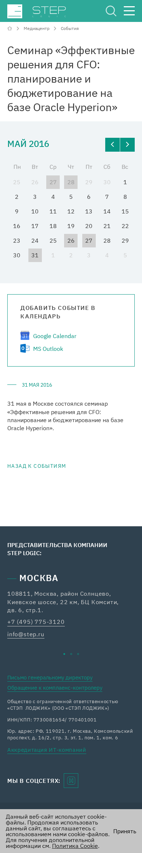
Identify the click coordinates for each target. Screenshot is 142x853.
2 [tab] (71, 654)
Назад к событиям (36, 466)
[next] (127, 145)
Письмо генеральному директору (49, 677)
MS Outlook (48, 348)
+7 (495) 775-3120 (36, 621)
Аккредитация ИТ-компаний (46, 749)
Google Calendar (54, 336)
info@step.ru (25, 634)
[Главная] (10, 28)
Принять (124, 831)
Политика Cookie (75, 845)
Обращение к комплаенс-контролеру (54, 687)
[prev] (112, 145)
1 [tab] (64, 654)
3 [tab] (78, 654)
